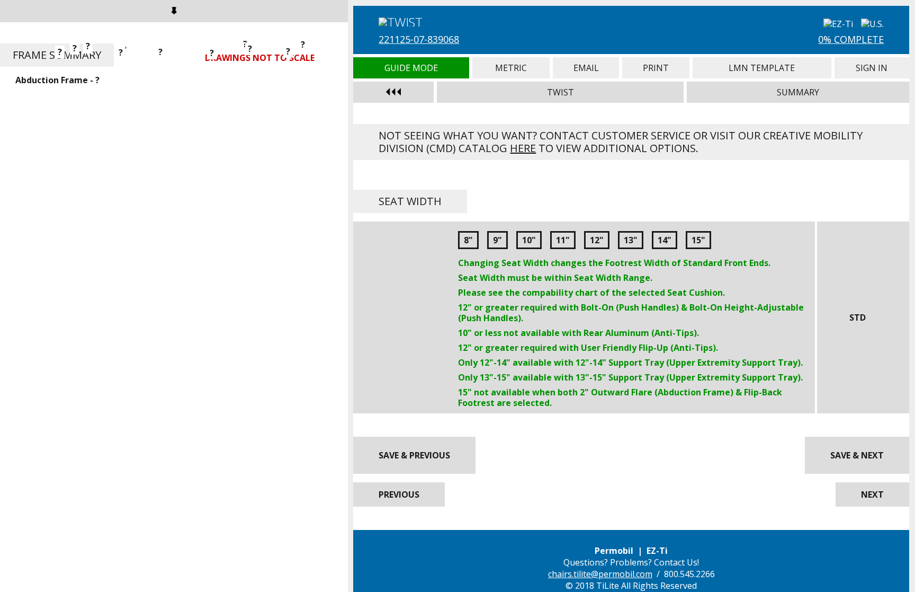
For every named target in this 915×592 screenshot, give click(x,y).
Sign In (872, 67)
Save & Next (857, 455)
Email (586, 67)
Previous (399, 494)
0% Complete (851, 39)
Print (655, 67)
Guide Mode (411, 67)
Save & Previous (414, 455)
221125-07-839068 (419, 39)
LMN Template (762, 67)
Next (872, 494)
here (523, 148)
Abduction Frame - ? (57, 80)
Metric (511, 67)
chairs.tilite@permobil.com (600, 574)
